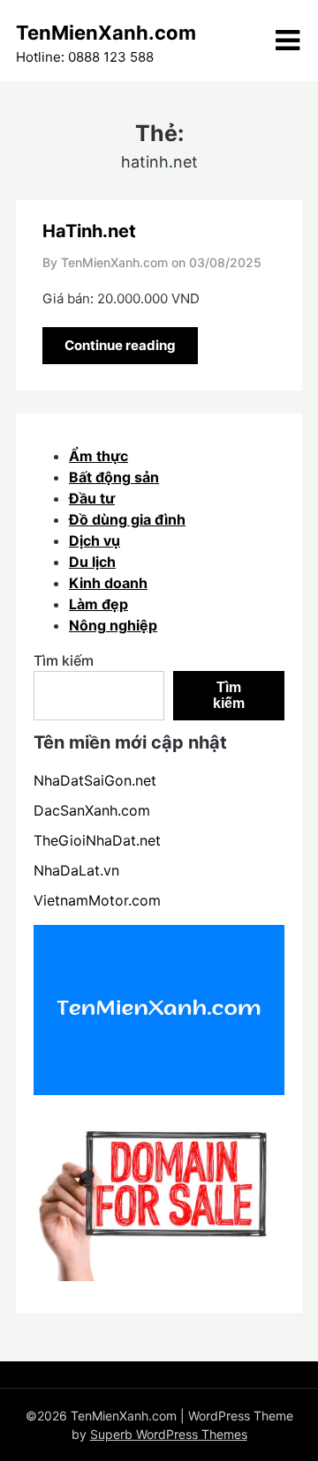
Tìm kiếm (64, 660)
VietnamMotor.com (97, 900)
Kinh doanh (108, 583)
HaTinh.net (89, 231)
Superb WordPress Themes (168, 1434)
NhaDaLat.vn (76, 870)
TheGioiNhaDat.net (97, 840)
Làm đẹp (98, 604)
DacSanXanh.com (92, 810)
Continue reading (120, 345)
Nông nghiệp (113, 625)
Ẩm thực (98, 456)
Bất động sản (114, 477)
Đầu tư (92, 498)
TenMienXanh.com (106, 32)
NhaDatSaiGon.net (95, 780)
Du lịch (92, 561)
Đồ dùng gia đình (127, 519)
